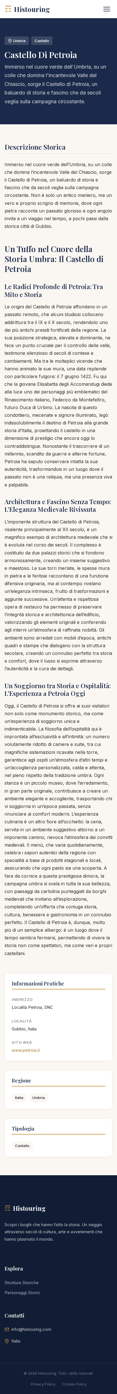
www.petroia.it (26, 1050)
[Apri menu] (106, 9)
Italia (19, 1097)
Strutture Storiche (22, 1282)
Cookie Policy (74, 1384)
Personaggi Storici (22, 1292)
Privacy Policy (43, 1384)
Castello (22, 1145)
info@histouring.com (31, 1329)
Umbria (38, 1097)
